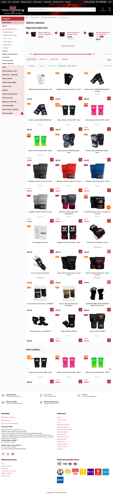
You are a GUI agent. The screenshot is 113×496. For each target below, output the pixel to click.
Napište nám (7, 420)
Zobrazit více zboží (68, 46)
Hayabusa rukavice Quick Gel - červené (68, 181)
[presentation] (28, 369)
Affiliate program (6, 473)
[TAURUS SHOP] (12, 9)
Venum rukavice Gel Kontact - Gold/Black (40, 303)
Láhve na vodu (6, 86)
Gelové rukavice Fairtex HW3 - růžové (97, 120)
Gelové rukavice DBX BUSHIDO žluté (40, 120)
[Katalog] (109, 60)
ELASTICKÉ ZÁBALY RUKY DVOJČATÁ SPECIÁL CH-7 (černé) (97, 304)
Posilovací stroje (7, 98)
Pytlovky (5, 48)
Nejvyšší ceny (54, 59)
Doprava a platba (62, 427)
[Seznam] (111, 60)
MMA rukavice (7, 44)
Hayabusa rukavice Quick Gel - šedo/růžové (69, 212)
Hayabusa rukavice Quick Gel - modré (97, 181)
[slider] (35, 54)
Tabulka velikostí (62, 446)
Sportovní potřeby (8, 105)
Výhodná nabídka (7, 113)
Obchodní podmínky (63, 425)
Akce (9, 2)
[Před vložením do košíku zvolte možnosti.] (109, 98)
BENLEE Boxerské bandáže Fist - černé (69, 89)
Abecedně (65, 59)
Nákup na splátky (62, 432)
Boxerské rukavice (8, 32)
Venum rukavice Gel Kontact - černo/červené (73, 33)
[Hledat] (94, 9)
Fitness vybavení (7, 78)
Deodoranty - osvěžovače (10, 75)
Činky (4, 67)
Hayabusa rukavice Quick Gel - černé (40, 181)
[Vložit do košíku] (52, 98)
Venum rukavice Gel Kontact (40, 273)
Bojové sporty (6, 22)
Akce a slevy (48, 394)
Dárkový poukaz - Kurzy (9, 71)
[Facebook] (3, 454)
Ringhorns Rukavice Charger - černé (68, 242)
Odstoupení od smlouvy (8, 471)
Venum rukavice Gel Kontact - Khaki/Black (68, 304)
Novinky (3, 2)
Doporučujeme (31, 59)
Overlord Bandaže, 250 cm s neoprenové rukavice (103, 33)
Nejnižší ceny (43, 59)
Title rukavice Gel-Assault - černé (97, 242)
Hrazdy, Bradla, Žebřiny (9, 82)
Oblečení (5, 90)
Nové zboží (16, 2)
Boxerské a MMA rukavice (49, 17)
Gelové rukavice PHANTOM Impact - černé (68, 151)
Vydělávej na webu (26, 2)
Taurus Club (90, 2)
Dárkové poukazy (6, 466)
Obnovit (109, 54)
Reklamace (4, 468)
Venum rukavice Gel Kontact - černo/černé (44, 33)
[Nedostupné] (109, 251)
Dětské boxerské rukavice (10, 35)
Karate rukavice (7, 41)
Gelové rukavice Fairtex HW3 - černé (68, 120)
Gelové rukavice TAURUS (69, 331)
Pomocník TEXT (61, 420)
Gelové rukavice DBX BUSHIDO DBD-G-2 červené (97, 90)
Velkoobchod (47, 2)
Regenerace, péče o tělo (9, 101)
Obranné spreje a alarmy (9, 94)
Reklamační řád (61, 434)
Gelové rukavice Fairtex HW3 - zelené (40, 150)
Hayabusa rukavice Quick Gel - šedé (40, 212)
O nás (58, 422)
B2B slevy (85, 394)
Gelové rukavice (7, 38)
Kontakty (68, 2)
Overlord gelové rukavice (40, 242)
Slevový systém (37, 2)
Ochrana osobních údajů (64, 429)
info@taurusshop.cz (9, 417)
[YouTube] (13, 454)
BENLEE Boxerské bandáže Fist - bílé (40, 89)
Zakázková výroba (58, 2)
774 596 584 (102, 2)
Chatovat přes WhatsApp (10, 423)
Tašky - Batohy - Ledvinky (10, 109)
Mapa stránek (5, 476)
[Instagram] (8, 454)
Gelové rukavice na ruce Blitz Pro (40, 331)
